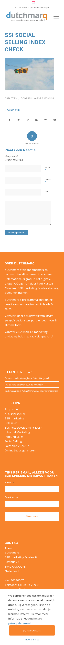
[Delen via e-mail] (45, 119)
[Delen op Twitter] (18, 119)
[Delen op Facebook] (9, 119)
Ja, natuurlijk (32, 630)
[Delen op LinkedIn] (36, 119)
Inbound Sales (14, 437)
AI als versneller (15, 414)
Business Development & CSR (23, 427)
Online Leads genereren (20, 450)
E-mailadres (12, 497)
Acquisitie (11, 409)
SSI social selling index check (25, 42)
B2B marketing (14, 418)
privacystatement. (20, 623)
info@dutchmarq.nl (40, 7)
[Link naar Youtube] (54, 119)
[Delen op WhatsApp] (27, 119)
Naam (47, 169)
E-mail (48, 181)
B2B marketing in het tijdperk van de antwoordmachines (31, 390)
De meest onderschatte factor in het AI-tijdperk (27, 378)
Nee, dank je (32, 639)
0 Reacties (11, 98)
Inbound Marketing (17, 432)
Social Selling (13, 441)
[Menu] (54, 16)
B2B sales (11, 423)
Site (46, 191)
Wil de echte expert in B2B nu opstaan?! (24, 384)
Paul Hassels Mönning (41, 98)
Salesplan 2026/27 (17, 446)
